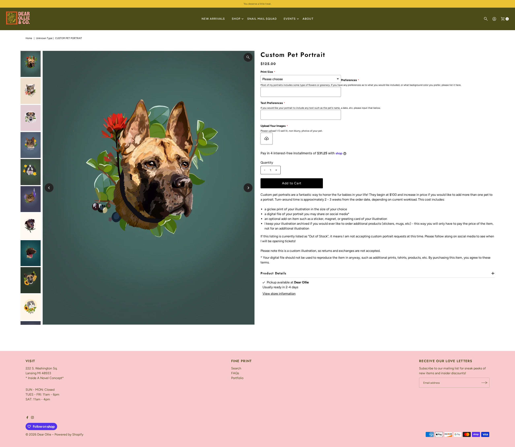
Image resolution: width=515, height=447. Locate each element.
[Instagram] (32, 418)
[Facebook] (27, 418)
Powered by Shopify (69, 434)
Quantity (267, 162)
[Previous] (49, 187)
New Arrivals (213, 19)
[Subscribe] (484, 383)
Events (290, 19)
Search (236, 368)
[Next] (248, 187)
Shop (236, 19)
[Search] (486, 19)
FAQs (235, 373)
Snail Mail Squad (262, 19)
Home (29, 38)
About (308, 19)
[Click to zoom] (248, 57)
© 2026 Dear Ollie (38, 434)
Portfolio (237, 378)
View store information (279, 293)
